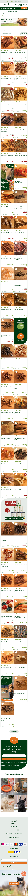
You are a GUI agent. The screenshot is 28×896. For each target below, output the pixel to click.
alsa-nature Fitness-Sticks (7, 361)
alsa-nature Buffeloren (6, 284)
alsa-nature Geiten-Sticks (20, 129)
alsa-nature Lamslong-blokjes (6, 336)
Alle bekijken (14, 731)
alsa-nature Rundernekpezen (18, 413)
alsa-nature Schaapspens (7, 641)
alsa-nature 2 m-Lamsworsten (4, 130)
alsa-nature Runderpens (20, 463)
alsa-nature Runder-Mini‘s (7, 412)
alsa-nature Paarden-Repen (19, 591)
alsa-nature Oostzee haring (20, 155)
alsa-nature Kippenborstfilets (18, 182)
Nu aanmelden (14, 883)
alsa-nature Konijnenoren (7, 104)
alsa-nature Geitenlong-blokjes (6, 719)
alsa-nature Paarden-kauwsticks (6, 540)
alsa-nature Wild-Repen (6, 258)
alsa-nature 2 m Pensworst (7, 155)
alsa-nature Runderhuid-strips (20, 439)
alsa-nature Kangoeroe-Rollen (19, 387)
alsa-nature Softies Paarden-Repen (18, 207)
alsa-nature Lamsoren (19, 667)
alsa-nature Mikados (5, 206)
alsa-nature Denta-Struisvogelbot (18, 310)
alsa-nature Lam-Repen (6, 52)
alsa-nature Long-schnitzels (18, 259)
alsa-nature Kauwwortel (6, 309)
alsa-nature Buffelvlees (6, 78)
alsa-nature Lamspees (19, 693)
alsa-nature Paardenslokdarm (5, 565)
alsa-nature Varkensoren (6, 463)
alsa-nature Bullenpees (19, 52)
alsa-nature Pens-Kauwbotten (18, 490)
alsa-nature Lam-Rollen (6, 386)
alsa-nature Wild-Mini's (19, 539)
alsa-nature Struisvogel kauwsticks (6, 490)
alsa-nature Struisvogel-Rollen (6, 591)
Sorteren (23, 33)
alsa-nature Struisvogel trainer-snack (6, 668)
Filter (4, 30)
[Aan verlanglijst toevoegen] (2, 37)
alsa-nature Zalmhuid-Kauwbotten (19, 233)
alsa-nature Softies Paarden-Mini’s (18, 284)
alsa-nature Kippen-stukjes (20, 104)
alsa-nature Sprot (18, 641)
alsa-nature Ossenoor (6, 438)
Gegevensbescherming (8, 763)
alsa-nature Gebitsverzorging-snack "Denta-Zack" (19, 618)
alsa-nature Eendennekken (20, 564)
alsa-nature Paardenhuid (20, 361)
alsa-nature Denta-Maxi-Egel (6, 617)
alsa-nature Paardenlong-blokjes (20, 79)
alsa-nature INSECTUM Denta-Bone (6, 233)
